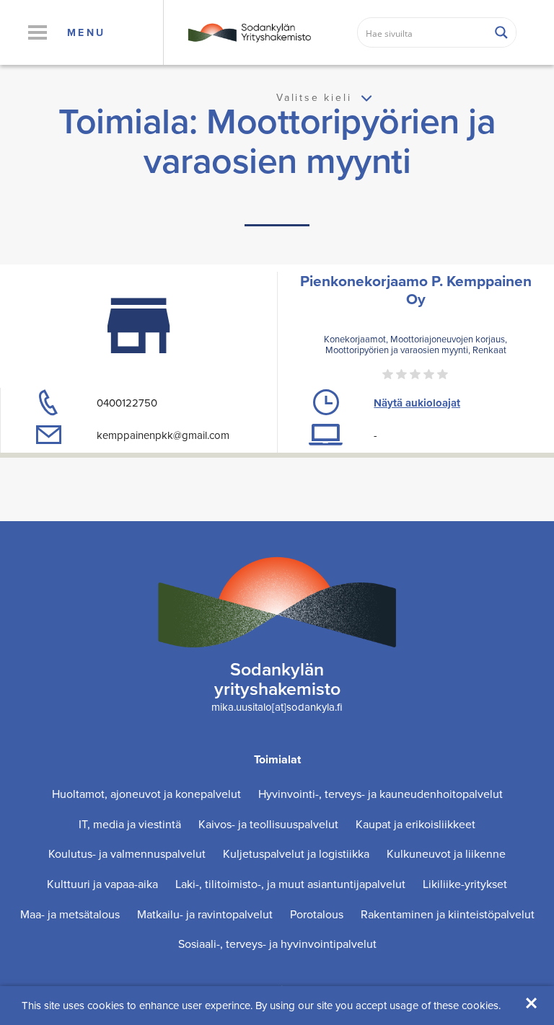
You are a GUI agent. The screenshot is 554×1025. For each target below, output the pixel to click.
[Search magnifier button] (501, 32)
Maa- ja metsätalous (70, 914)
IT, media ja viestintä (130, 824)
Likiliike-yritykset (465, 884)
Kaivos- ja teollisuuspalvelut (268, 824)
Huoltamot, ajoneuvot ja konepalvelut (146, 794)
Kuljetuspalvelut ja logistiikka (296, 854)
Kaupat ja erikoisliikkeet (415, 824)
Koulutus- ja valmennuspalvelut (127, 854)
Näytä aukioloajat (417, 403)
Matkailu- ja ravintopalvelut (205, 914)
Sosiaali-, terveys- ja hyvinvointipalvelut (277, 944)
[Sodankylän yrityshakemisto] (248, 31)
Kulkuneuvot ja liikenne (446, 854)
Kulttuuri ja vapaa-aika (102, 884)
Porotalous (316, 914)
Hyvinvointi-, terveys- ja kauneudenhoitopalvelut (380, 794)
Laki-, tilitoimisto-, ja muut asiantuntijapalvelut (290, 884)
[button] (37, 32)
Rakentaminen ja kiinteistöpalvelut (448, 914)
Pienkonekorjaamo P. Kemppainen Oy (416, 290)
